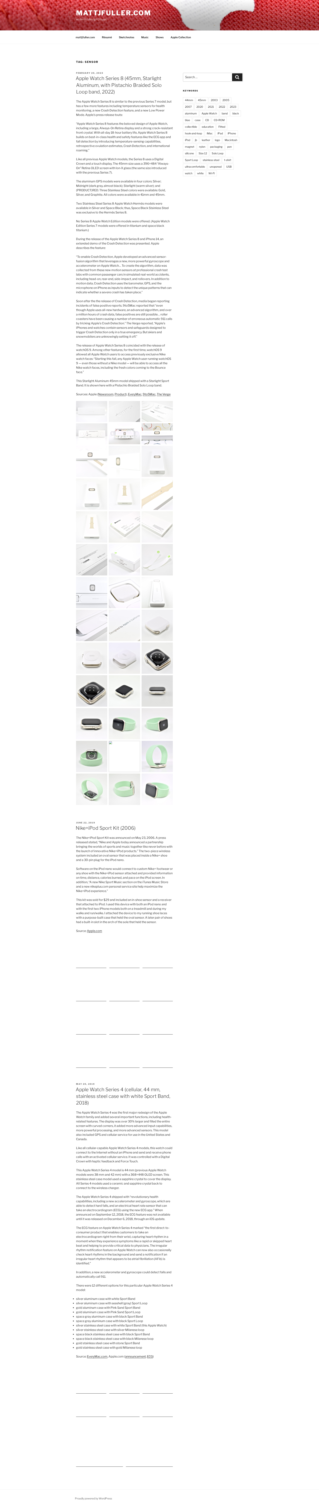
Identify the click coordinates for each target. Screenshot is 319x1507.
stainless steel (211, 160)
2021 (211, 106)
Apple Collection (181, 37)
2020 (199, 106)
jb (196, 140)
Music (145, 37)
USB (229, 166)
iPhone (232, 133)
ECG (150, 1356)
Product (120, 394)
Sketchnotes (126, 37)
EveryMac (135, 394)
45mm (202, 100)
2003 (214, 100)
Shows (160, 37)
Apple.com (94, 931)
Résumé (107, 37)
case (197, 120)
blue (187, 120)
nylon (202, 146)
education (208, 126)
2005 (225, 100)
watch (188, 173)
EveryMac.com (97, 1356)
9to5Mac (149, 394)
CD (207, 120)
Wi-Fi (211, 173)
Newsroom (106, 394)
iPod (187, 140)
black (235, 113)
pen (229, 146)
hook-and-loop (193, 133)
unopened (216, 166)
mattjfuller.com (113, 13)
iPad (220, 133)
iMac (210, 133)
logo (217, 140)
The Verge (164, 394)
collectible (191, 126)
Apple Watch (209, 113)
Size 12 (203, 153)
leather (206, 140)
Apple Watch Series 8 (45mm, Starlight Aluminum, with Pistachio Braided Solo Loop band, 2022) (119, 85)
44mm (189, 100)
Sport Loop (191, 160)
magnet (189, 146)
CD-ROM (219, 120)
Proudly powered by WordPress (93, 1498)
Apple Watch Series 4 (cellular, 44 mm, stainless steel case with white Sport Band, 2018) (123, 1096)
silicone (189, 153)
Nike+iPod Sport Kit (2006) (106, 828)
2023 (233, 106)
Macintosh (231, 140)
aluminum (191, 113)
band (225, 113)
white (200, 173)
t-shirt (227, 160)
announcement (135, 1356)
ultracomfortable (195, 166)
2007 (188, 106)
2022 (222, 106)
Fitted (221, 126)
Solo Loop (217, 153)
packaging (216, 146)
